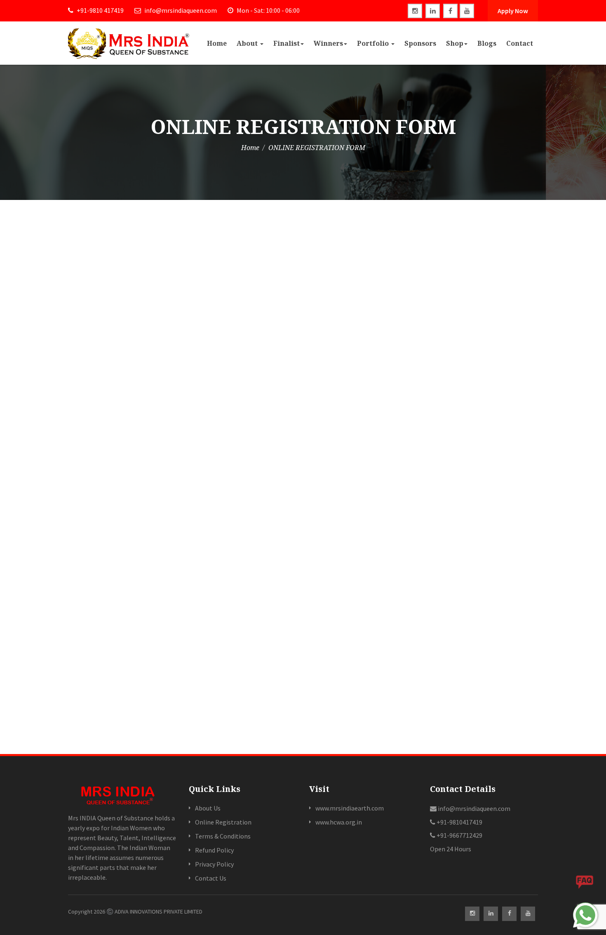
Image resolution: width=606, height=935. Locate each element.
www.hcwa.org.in (338, 822)
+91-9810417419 (458, 822)
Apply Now (513, 11)
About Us (208, 808)
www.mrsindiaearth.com (349, 808)
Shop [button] (454, 43)
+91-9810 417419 (99, 10)
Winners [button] (328, 43)
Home (217, 43)
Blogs (486, 43)
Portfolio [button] (373, 43)
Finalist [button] (286, 43)
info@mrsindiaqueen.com (180, 10)
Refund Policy (214, 850)
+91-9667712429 (458, 835)
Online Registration (223, 822)
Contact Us (210, 878)
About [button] (248, 43)
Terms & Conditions (223, 836)
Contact (519, 43)
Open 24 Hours (450, 849)
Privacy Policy (214, 864)
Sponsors (420, 43)
